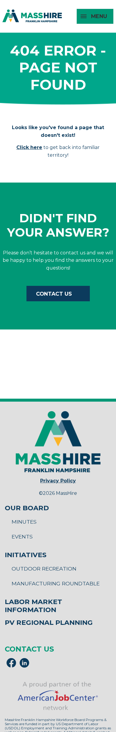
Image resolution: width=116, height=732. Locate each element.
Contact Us (54, 294)
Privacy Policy (58, 481)
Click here (29, 147)
